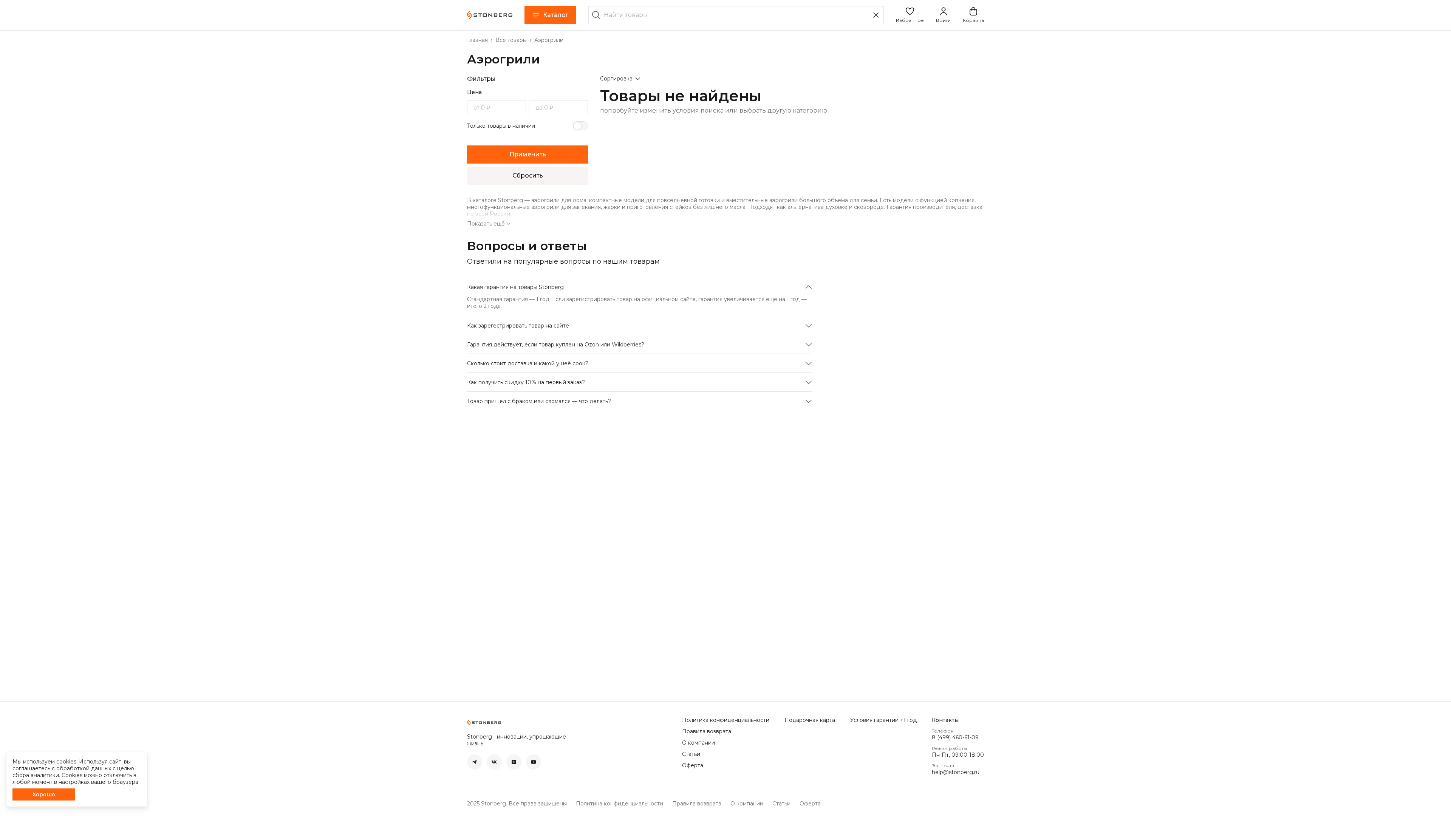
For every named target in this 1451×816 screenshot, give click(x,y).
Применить (527, 154)
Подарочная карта (809, 720)
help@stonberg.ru (955, 772)
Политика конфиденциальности (725, 720)
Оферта (692, 765)
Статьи (691, 754)
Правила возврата (706, 731)
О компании (698, 742)
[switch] (580, 125)
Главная (477, 40)
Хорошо (43, 794)
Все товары (511, 40)
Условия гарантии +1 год (883, 720)
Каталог (555, 15)
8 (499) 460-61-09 (955, 737)
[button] (910, 15)
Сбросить (527, 175)
